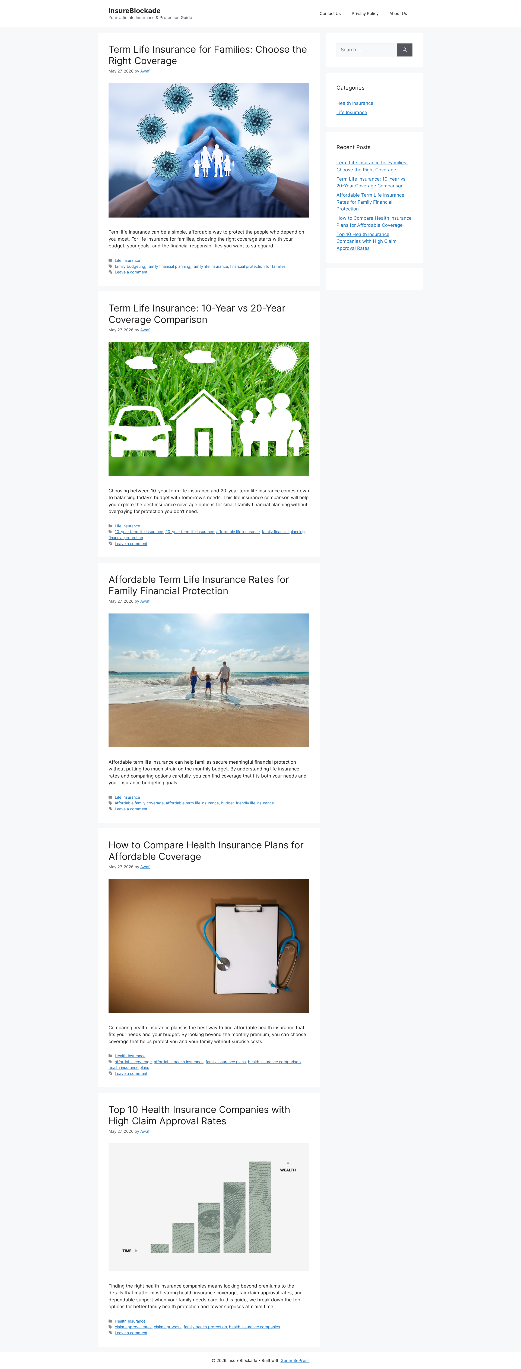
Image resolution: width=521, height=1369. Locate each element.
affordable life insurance (238, 531)
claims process (168, 1326)
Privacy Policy (365, 13)
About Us (398, 13)
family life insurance (210, 266)
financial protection (126, 537)
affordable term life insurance (192, 803)
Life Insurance (127, 260)
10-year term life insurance (139, 531)
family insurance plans (226, 1061)
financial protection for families (258, 266)
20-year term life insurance (189, 531)
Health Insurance (130, 1055)
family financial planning (168, 266)
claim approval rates (133, 1326)
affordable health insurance (179, 1061)
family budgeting (130, 266)
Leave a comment (131, 272)
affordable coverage (133, 1061)
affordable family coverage (139, 803)
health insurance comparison (274, 1061)
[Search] (404, 49)
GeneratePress (295, 1360)
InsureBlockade (135, 11)
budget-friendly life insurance (247, 803)
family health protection (205, 1326)
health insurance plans (129, 1067)
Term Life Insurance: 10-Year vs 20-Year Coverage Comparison (197, 313)
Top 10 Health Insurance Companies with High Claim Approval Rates (199, 1115)
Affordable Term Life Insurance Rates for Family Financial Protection (199, 585)
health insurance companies (254, 1326)
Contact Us (330, 13)
